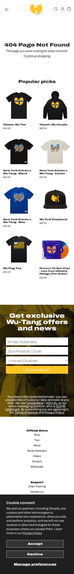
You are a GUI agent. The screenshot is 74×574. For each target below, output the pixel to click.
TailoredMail (35, 403)
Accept (35, 543)
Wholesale (37, 466)
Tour (36, 440)
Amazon (37, 461)
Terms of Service (26, 412)
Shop (37, 434)
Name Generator (37, 450)
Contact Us (37, 491)
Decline (35, 554)
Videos (37, 456)
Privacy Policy (32, 533)
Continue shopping (37, 56)
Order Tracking (37, 486)
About (37, 445)
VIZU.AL (52, 403)
